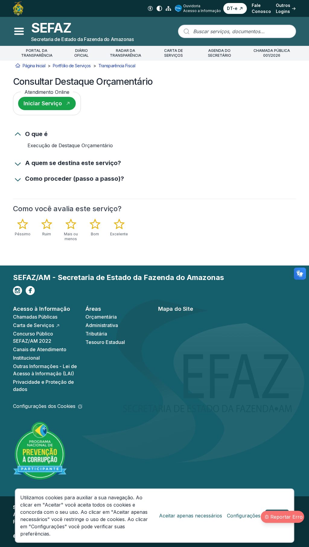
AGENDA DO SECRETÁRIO (219, 53)
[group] (80, 229)
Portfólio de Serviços (72, 65)
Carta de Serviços (33, 325)
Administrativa (101, 325)
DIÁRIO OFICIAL (81, 53)
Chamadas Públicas (35, 317)
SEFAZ (51, 28)
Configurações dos (44, 406)
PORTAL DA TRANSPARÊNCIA (37, 53)
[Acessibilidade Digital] (150, 8)
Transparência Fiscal (116, 65)
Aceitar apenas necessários (190, 516)
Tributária (96, 334)
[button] (235, 8)
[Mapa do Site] (168, 8)
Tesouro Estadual (105, 342)
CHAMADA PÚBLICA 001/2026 (271, 53)
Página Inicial (34, 65)
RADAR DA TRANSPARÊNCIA (125, 53)
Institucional (26, 358)
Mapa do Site (175, 309)
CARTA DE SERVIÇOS (173, 53)
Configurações (243, 516)
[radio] (22, 227)
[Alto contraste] (159, 8)
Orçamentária (101, 317)
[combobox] (237, 31)
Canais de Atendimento (39, 349)
